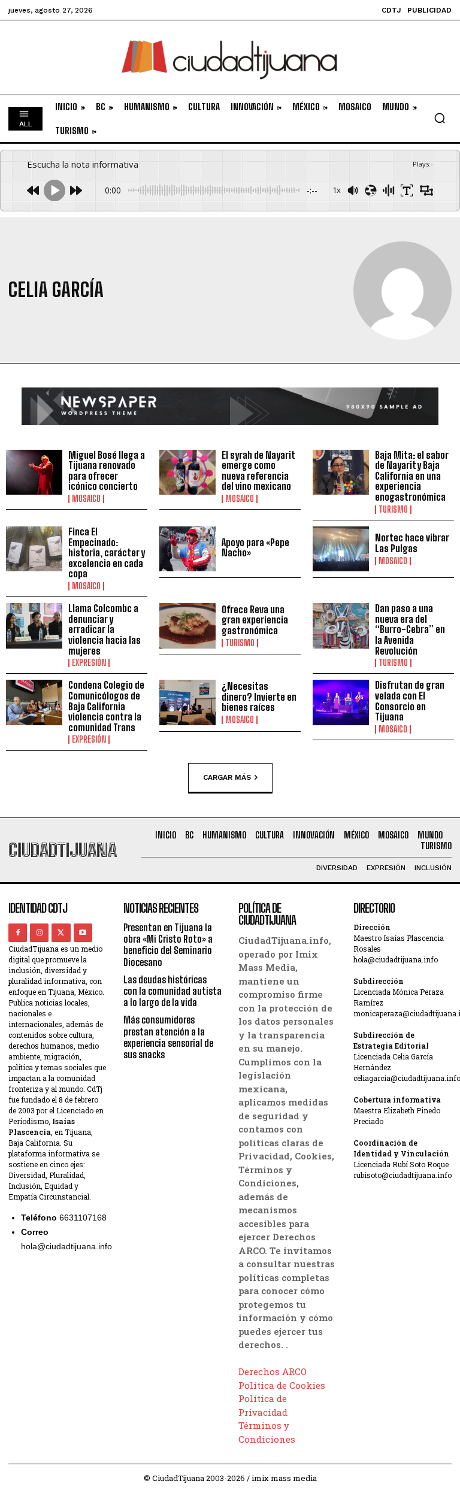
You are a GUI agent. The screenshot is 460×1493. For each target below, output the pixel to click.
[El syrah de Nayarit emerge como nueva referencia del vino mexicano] (187, 472)
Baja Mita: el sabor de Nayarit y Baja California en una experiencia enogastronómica (412, 475)
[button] (440, 118)
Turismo (393, 509)
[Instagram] (39, 932)
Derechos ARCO (272, 1371)
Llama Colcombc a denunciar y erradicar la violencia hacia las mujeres (104, 629)
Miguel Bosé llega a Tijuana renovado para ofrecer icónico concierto (106, 470)
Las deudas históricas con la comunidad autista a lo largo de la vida (172, 991)
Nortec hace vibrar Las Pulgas (412, 543)
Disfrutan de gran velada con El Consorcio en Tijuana (409, 700)
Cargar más (227, 777)
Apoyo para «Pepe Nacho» (255, 548)
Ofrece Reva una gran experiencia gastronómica (255, 620)
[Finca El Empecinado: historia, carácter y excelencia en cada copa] (34, 549)
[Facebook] (17, 932)
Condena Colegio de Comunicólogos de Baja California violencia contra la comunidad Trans (106, 705)
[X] (61, 932)
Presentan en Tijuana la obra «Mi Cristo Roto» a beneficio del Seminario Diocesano (168, 945)
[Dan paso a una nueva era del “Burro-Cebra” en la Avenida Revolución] (341, 626)
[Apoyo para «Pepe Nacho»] (187, 549)
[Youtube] (83, 932)
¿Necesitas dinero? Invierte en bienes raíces (259, 696)
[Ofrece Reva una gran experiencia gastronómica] (187, 626)
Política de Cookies (281, 1385)
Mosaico (86, 499)
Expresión (89, 663)
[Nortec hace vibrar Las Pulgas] (341, 549)
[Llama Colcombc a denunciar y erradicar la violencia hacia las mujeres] (34, 626)
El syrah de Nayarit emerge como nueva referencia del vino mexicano (258, 470)
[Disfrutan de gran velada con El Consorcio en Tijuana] (341, 702)
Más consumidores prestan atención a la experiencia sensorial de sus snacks (168, 1037)
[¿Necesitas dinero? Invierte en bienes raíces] (187, 702)
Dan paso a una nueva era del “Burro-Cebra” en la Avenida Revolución (410, 629)
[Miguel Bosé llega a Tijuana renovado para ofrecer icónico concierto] (34, 472)
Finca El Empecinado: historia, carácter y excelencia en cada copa (106, 552)
